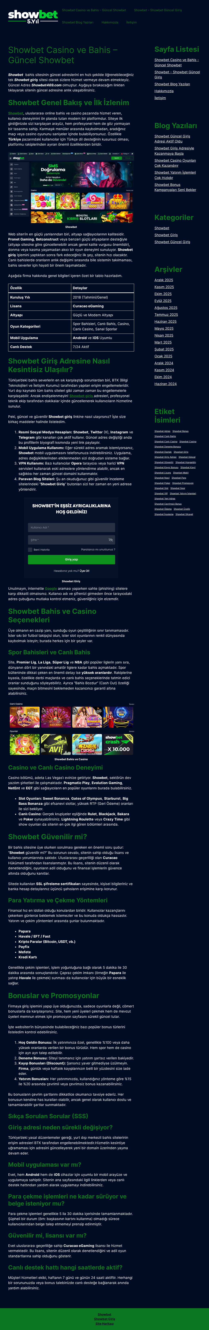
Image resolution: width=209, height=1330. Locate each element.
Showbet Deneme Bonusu (168, 446)
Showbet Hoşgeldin (186, 462)
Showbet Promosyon (182, 483)
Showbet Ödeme (163, 509)
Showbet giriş (81, 396)
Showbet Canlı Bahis (165, 436)
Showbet (15, 113)
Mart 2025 (163, 342)
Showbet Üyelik (182, 509)
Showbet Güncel (187, 457)
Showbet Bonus (180, 431)
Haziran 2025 (166, 322)
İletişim (131, 22)
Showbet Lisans (163, 472)
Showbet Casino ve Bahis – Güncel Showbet (94, 10)
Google (51, 588)
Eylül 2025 (163, 301)
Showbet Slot (161, 488)
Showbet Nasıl (162, 478)
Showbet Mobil (181, 472)
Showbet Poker (162, 483)
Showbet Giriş (166, 235)
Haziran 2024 (166, 384)
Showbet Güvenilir (164, 462)
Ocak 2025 (163, 356)
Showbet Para (179, 478)
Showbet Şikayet (184, 514)
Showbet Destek (163, 452)
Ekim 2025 (163, 294)
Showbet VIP (161, 493)
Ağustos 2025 (166, 308)
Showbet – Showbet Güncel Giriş (158, 10)
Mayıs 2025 (164, 328)
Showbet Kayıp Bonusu (166, 467)
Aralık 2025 (164, 280)
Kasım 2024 (164, 370)
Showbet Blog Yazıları (77, 22)
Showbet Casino (187, 441)
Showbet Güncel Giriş (172, 242)
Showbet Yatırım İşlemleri (183, 493)
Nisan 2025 (164, 335)
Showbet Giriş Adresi (166, 457)
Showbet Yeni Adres (165, 498)
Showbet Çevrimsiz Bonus (168, 504)
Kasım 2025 (164, 287)
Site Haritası (105, 1324)
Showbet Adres (162, 431)
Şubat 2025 (164, 349)
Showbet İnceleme (164, 514)
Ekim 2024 (163, 377)
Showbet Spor (177, 488)
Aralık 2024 (164, 363)
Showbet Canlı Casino (166, 441)
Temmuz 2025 (166, 315)
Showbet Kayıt (188, 467)
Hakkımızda (110, 22)
